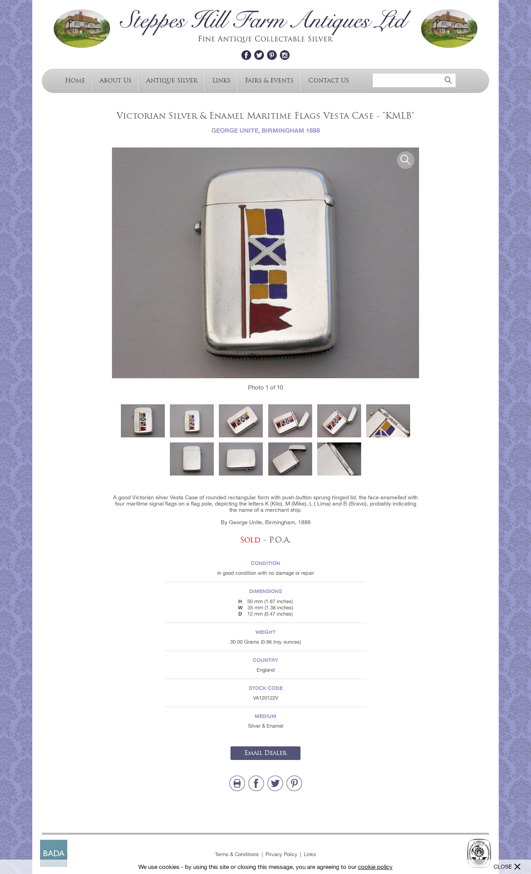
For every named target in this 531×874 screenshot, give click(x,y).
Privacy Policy (281, 854)
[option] (265, 262)
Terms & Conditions (237, 854)
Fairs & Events (269, 80)
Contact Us (328, 80)
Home (75, 80)
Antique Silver (171, 80)
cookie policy (375, 866)
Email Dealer (265, 752)
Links (221, 80)
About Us (115, 80)
